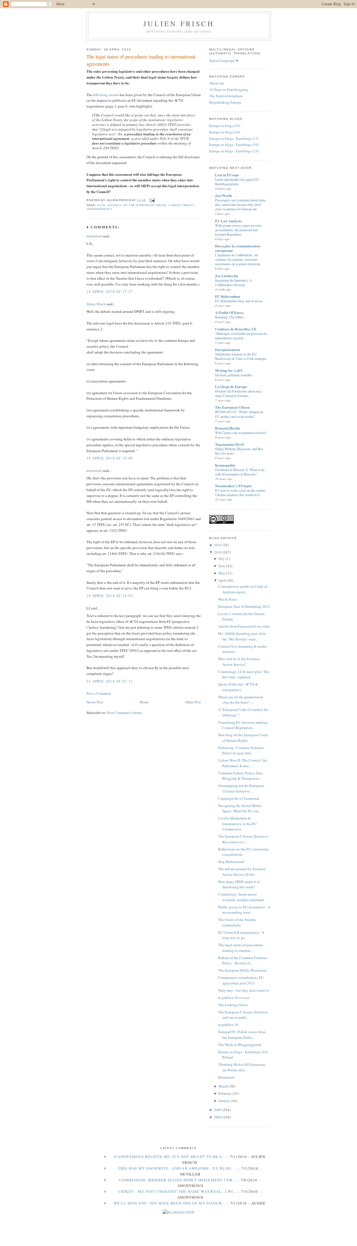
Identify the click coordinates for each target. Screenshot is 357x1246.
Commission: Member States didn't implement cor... (177, 1179)
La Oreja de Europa (231, 386)
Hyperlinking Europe (225, 102)
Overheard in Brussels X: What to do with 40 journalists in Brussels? (239, 471)
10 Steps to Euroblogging (228, 89)
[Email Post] (151, 200)
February (225, 1093)
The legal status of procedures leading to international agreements (141, 60)
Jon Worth (223, 195)
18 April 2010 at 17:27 (109, 291)
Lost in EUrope (227, 174)
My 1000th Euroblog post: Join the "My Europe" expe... (242, 636)
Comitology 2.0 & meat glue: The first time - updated (243, 674)
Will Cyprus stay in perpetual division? (241, 432)
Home (144, 701)
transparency (99, 209)
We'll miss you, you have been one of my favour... (170, 1203)
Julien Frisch (178, 23)
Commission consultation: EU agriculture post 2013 (241, 980)
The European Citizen (232, 407)
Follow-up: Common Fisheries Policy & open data (241, 750)
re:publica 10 (228, 1024)
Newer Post (94, 701)
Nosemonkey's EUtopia (233, 485)
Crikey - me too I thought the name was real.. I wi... (178, 1191)
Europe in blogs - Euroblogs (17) (234, 138)
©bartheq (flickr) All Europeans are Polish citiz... (242, 1067)
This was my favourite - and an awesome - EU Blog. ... (177, 1168)
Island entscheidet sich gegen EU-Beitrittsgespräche (237, 181)
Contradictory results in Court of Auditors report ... (242, 589)
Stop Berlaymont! (231, 861)
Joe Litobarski (226, 275)
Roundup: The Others (229, 317)
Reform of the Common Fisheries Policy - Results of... (242, 960)
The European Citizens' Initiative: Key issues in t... (243, 839)
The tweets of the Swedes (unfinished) (237, 922)
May (221, 573)
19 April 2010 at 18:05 (109, 595)
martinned (94, 235)
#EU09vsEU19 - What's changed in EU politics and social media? (239, 413)
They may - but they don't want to (243, 990)
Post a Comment (98, 693)
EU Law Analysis (228, 220)
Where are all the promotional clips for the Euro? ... (240, 699)
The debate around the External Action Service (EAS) (242, 871)
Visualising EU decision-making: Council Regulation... (243, 725)
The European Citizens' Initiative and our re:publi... (243, 1015)
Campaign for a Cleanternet (238, 798)
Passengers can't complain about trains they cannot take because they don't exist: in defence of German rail (240, 204)
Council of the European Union (137, 205)
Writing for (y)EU (229, 370)
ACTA (101, 205)
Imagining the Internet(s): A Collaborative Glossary (233, 282)
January (224, 1100)
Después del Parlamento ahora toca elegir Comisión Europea (238, 393)
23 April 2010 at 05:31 (109, 681)
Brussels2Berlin (227, 428)
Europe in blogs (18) (224, 132)
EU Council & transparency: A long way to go (241, 935)
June (221, 565)
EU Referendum (227, 296)
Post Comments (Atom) (124, 712)
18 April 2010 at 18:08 (109, 457)
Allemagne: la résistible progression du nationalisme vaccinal (241, 335)
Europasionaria (227, 349)
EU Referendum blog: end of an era (238, 301)
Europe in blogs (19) (224, 125)
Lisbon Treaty (181, 205)
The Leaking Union (233, 1004)
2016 (218, 544)
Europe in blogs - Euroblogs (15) (234, 150)
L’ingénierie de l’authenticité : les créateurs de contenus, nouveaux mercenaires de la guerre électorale (237, 259)
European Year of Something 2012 (244, 606)
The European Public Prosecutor (242, 970)
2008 (218, 1117)
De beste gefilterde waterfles (233, 375)
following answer (106, 94)
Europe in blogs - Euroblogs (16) (234, 144)
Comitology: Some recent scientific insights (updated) (241, 897)
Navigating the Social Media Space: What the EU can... (240, 808)
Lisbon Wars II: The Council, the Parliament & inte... (242, 763)
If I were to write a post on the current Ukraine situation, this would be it (240, 492)
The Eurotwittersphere (226, 95)
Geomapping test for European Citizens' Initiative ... (241, 788)
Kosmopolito (225, 465)
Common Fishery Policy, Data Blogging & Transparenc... (240, 775)
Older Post (193, 701)
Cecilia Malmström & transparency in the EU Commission (237, 824)
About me (216, 83)
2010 (218, 552)
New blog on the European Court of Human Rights (243, 737)
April (222, 580)
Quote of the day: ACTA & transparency (238, 687)
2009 (218, 1109)
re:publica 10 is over (233, 997)
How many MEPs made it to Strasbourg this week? (239, 884)
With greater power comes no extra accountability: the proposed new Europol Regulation (238, 229)
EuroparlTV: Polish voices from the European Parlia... (242, 1034)
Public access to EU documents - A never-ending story (244, 909)
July (221, 558)
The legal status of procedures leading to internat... (240, 947)
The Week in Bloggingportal (239, 1044)
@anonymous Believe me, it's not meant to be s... (169, 1156)
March (223, 1086)
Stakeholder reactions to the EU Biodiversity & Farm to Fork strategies (241, 356)
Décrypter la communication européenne (237, 248)
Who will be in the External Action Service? (239, 661)
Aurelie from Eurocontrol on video (244, 626)
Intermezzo (226, 1077)
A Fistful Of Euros (229, 312)
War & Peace (227, 599)
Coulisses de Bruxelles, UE (236, 328)
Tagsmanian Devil (229, 444)
